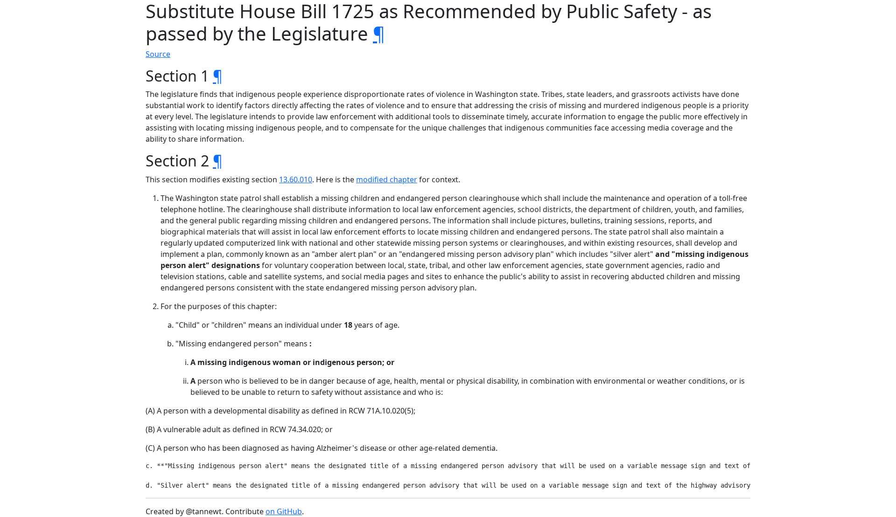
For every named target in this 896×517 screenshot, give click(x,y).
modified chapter (386, 179)
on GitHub (284, 511)
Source (158, 54)
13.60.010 (295, 179)
